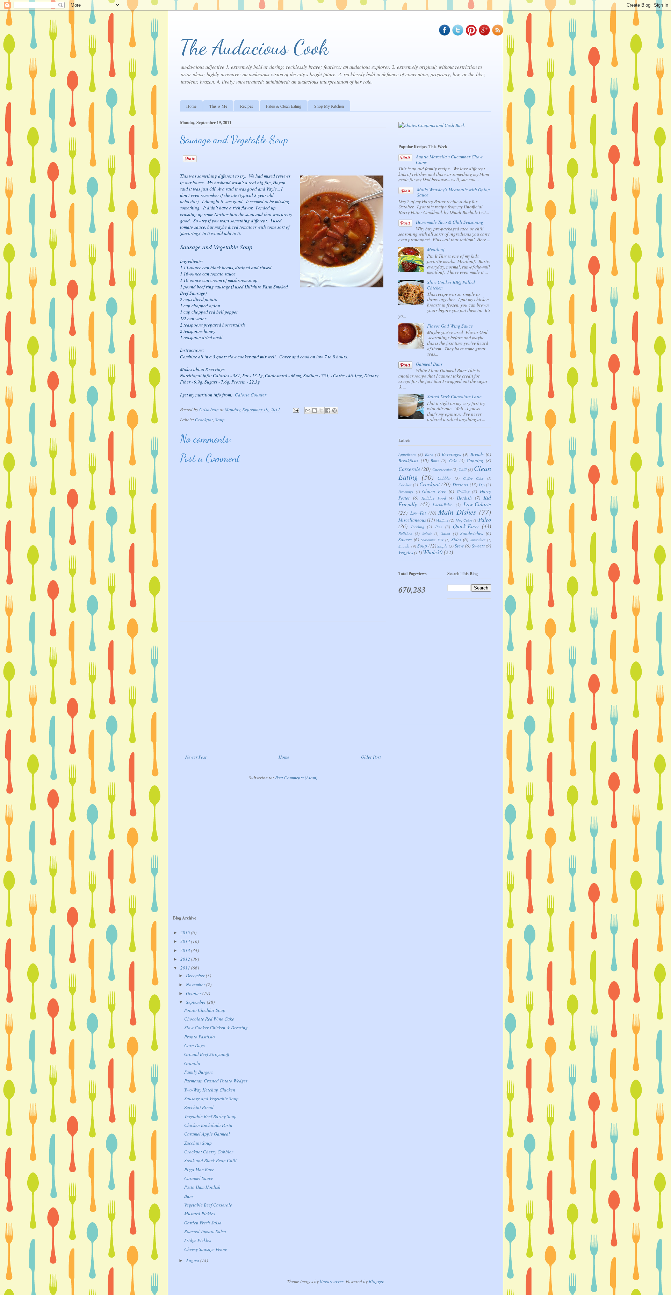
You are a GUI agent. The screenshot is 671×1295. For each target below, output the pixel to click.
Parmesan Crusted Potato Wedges (215, 1081)
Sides (456, 539)
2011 (185, 968)
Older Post (371, 757)
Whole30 (432, 552)
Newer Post (196, 757)
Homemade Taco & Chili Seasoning (449, 222)
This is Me (218, 106)
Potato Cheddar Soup (204, 1010)
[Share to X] (321, 410)
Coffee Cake (473, 478)
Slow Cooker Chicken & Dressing (216, 1027)
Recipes (246, 106)
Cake (453, 460)
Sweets (478, 546)
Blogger (376, 1281)
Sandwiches (471, 533)
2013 (185, 950)
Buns (435, 460)
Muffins (442, 520)
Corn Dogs (194, 1045)
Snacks (404, 546)
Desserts (460, 484)
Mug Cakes (464, 520)
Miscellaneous (412, 520)
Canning (475, 460)
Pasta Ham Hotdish (202, 1187)
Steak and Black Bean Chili (210, 1160)
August (193, 1260)
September (196, 1002)
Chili (463, 469)
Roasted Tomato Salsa (205, 1231)
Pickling (417, 526)
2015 (185, 932)
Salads (427, 533)
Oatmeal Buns (429, 364)
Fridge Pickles (197, 1240)
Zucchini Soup (198, 1143)
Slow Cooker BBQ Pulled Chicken (451, 285)
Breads (477, 454)
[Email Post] (295, 409)
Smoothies (477, 539)
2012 (185, 959)
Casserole (409, 468)
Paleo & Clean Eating (283, 106)
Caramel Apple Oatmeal (207, 1134)
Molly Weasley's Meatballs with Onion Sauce (453, 192)
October (194, 993)
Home (191, 106)
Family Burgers (198, 1072)
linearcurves (332, 1281)
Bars (429, 454)
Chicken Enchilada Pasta (208, 1125)
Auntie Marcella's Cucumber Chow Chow (449, 159)
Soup (220, 419)
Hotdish (464, 498)
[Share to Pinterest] (334, 410)
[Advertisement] (283, 685)
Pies (438, 526)
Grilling (463, 491)
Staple (442, 546)
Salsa (445, 533)
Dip (482, 484)
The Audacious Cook (254, 47)
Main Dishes (457, 512)
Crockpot (204, 419)
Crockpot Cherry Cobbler (208, 1152)
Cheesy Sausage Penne (205, 1249)
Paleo (484, 519)
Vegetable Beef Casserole (208, 1205)
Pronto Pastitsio (199, 1036)
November (196, 984)
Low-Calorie (477, 504)
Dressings (405, 491)
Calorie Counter (250, 395)
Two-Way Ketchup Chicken (209, 1090)
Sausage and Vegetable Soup (211, 1098)
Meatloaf (436, 249)
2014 (185, 941)
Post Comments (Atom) (296, 777)
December (196, 975)
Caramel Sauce (198, 1178)
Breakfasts (408, 460)
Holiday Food (433, 498)
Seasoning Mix (432, 539)
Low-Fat (418, 513)
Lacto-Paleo (443, 504)
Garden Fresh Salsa (203, 1222)
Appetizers (407, 454)
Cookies (405, 484)
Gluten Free (434, 491)
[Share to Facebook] (327, 410)
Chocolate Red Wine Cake (209, 1019)
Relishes (405, 533)
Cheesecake (442, 469)
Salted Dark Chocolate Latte (454, 396)
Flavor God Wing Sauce (450, 326)
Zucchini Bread (199, 1107)
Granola (192, 1063)
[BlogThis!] (314, 410)
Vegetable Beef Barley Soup (210, 1116)
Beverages (451, 454)
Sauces (405, 539)
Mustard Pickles (199, 1213)
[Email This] (307, 410)
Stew (459, 546)
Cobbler (444, 478)
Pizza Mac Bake (199, 1169)
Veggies (405, 552)
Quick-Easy (465, 526)
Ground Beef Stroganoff (206, 1054)
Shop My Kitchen (329, 106)
